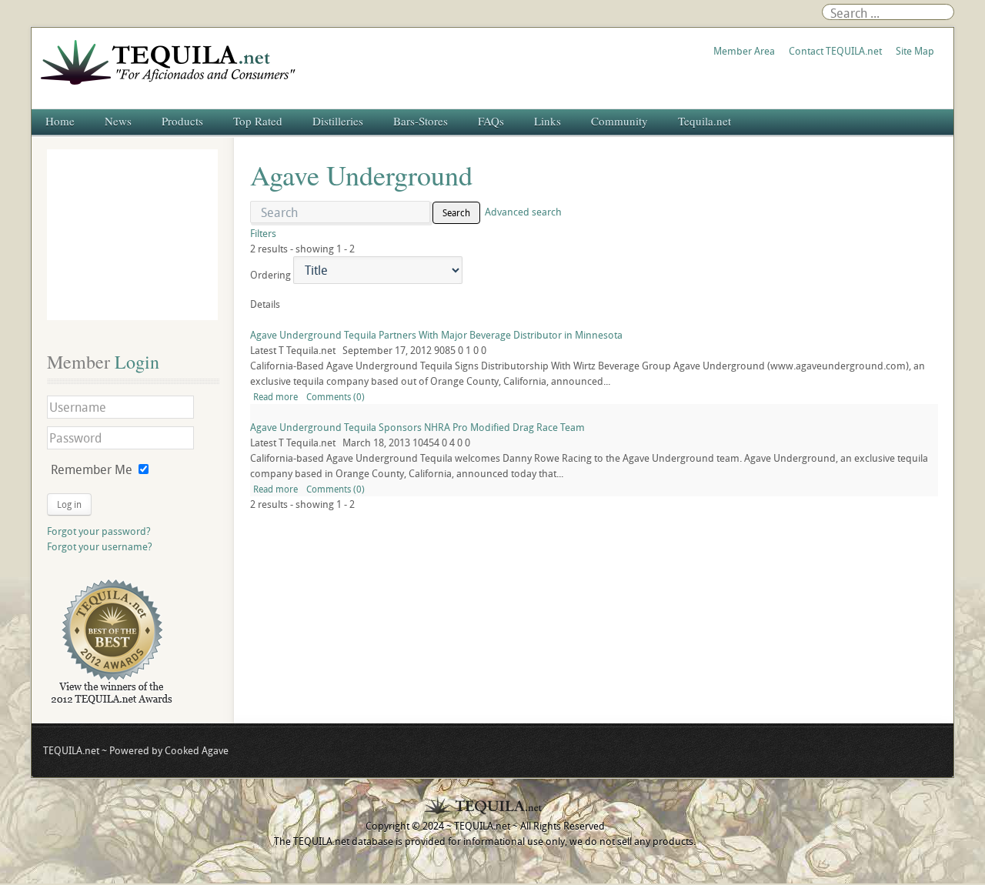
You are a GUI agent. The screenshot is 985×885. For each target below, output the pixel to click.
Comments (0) (335, 396)
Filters (263, 233)
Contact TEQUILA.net (835, 51)
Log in (69, 504)
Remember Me (91, 469)
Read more (275, 396)
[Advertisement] (132, 234)
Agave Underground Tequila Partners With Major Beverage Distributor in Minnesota (436, 335)
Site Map (915, 51)
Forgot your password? (99, 531)
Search (456, 212)
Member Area (744, 51)
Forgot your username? (99, 546)
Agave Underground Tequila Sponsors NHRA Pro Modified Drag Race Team (417, 427)
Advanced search (523, 212)
